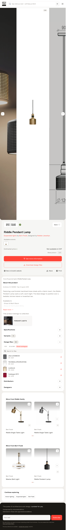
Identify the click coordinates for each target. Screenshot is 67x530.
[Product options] (29, 404)
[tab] (59, 253)
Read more (7, 310)
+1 (29, 425)
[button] (33, 482)
